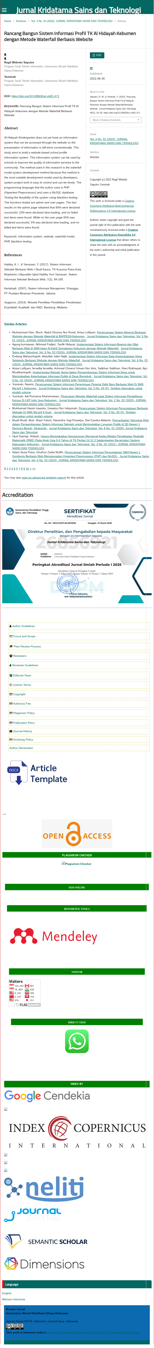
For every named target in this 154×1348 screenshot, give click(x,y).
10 (27, 468)
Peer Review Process (27, 646)
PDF (99, 55)
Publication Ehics (24, 722)
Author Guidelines (23, 626)
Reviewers (19, 655)
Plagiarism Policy (24, 713)
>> (33, 468)
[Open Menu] (4, 10)
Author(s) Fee (22, 703)
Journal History (22, 731)
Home (7, 21)
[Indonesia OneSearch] (5, 1155)
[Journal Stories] (32, 1221)
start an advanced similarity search (44, 477)
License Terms (22, 684)
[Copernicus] (77, 1147)
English (6, 1293)
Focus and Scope (24, 636)
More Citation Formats (107, 120)
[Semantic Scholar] (46, 1252)
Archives (21, 21)
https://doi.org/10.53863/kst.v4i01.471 (35, 96)
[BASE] (5, 1163)
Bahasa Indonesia (13, 1299)
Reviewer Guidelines (25, 665)
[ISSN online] (77, 833)
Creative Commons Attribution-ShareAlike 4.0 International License (114, 234)
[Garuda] (5, 1109)
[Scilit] (5, 1171)
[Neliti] (44, 1200)
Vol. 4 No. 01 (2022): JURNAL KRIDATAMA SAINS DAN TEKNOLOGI (72, 21)
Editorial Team (22, 675)
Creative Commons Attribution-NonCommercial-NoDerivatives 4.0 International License (112, 205)
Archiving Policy (23, 739)
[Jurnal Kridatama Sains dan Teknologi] (47, 1102)
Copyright (19, 694)
